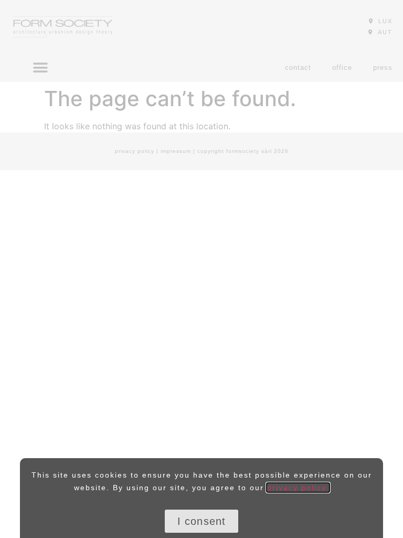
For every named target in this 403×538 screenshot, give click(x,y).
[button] (202, 521)
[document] (201, 269)
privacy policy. (298, 487)
